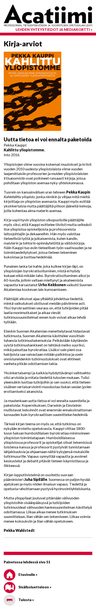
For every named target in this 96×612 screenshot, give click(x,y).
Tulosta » (26, 600)
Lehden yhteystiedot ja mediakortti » (54, 29)
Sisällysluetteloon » (34, 587)
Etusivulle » (27, 574)
